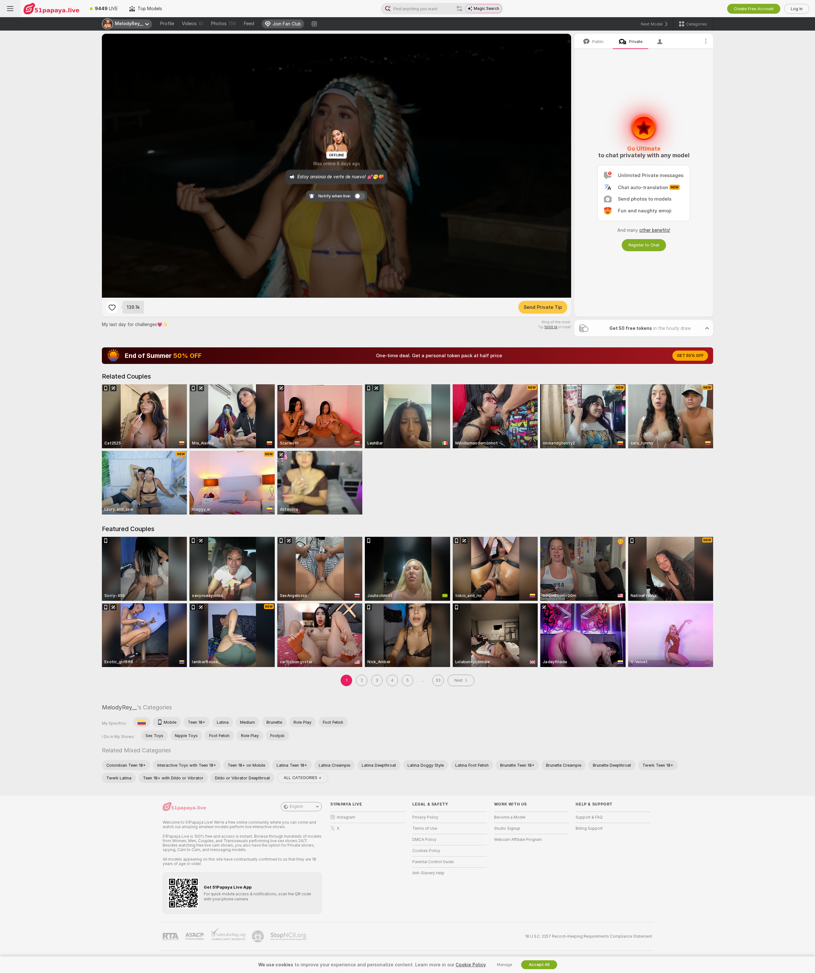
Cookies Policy (426, 851)
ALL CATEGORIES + (303, 777)
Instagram (346, 817)
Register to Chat (643, 245)
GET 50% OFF (690, 355)
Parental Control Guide (433, 862)
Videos (192, 23)
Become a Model (509, 817)
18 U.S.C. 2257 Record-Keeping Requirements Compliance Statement (588, 936)
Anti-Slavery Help (428, 873)
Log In (797, 8)
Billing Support (589, 828)
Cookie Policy (470, 964)
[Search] (459, 8)
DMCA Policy (424, 839)
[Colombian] (141, 722)
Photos (223, 23)
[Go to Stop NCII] (289, 936)
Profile (167, 23)
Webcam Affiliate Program (518, 839)
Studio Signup (507, 828)
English (296, 806)
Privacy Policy (425, 817)
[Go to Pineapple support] (258, 936)
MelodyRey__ (119, 707)
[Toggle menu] (10, 8)
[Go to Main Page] (52, 8)
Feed (249, 23)
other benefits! (654, 230)
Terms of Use (424, 828)
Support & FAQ (589, 817)
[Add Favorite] (112, 307)
